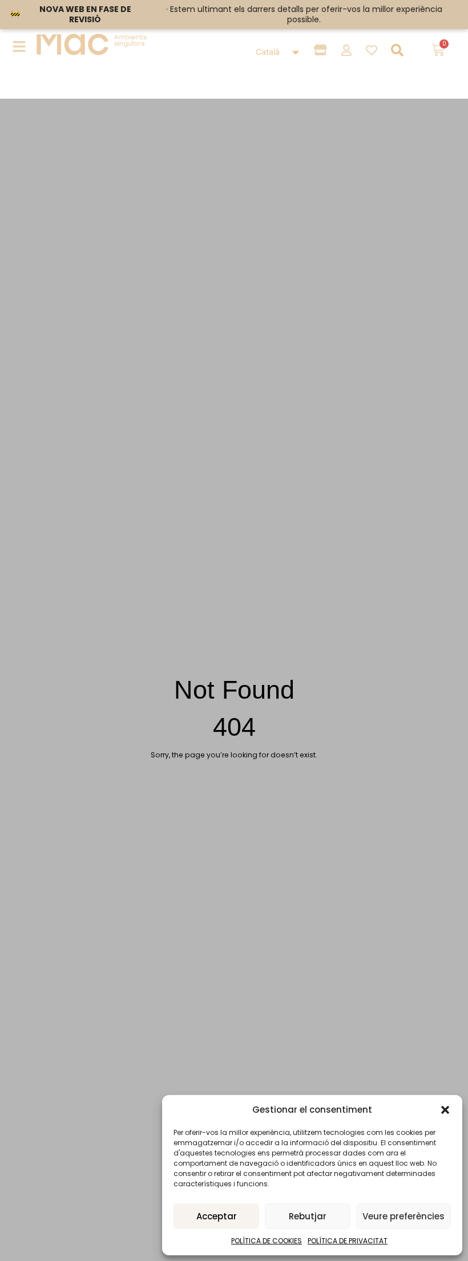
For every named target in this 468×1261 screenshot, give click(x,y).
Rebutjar (307, 1216)
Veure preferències (403, 1216)
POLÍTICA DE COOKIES (266, 1241)
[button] (445, 1110)
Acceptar (216, 1216)
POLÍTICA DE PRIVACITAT (348, 1241)
